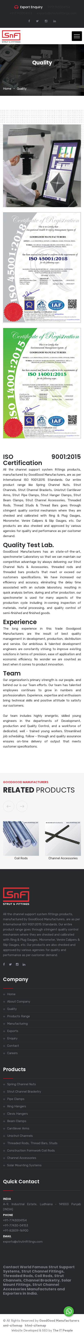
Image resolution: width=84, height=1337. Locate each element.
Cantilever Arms (18, 1128)
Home (7, 88)
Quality (22, 88)
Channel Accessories (21, 858)
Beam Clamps (16, 1121)
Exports (12, 1031)
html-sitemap (35, 1325)
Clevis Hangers (17, 1114)
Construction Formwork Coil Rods (31, 1150)
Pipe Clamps (15, 1099)
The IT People (63, 1330)
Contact (13, 1046)
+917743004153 (21, 13)
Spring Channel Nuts (21, 1084)
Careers (12, 1053)
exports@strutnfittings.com (56, 13)
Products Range (18, 1016)
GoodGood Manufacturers (59, 1320)
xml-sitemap (12, 1325)
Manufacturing (17, 1023)
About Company (18, 1001)
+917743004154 (59, 7)
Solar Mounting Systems (63, 858)
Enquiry (12, 1038)
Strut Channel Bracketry (24, 1091)
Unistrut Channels (20, 1136)
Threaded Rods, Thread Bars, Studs (32, 1143)
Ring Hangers (16, 1106)
